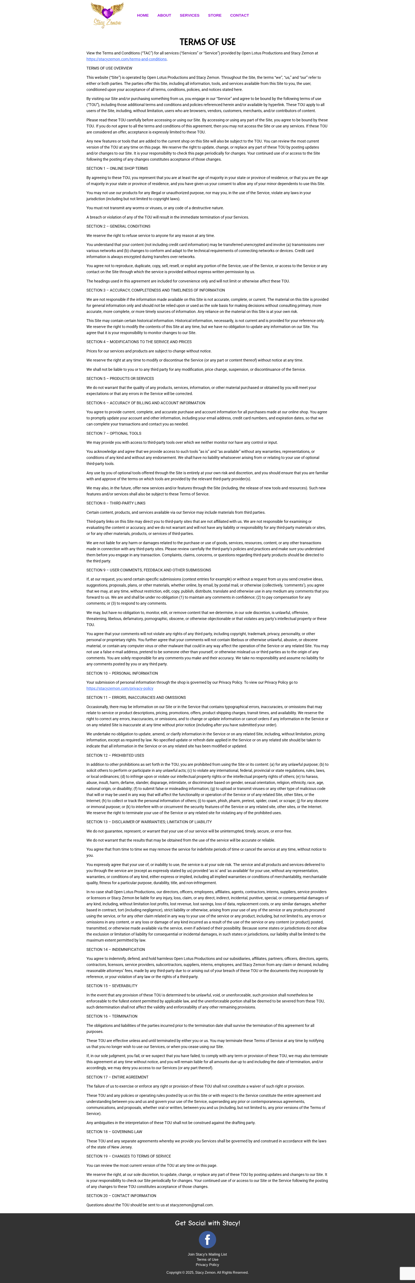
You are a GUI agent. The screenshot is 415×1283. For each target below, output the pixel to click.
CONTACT (239, 15)
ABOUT (164, 15)
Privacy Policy (207, 1265)
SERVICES (190, 15)
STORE (215, 15)
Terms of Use (207, 1260)
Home (143, 15)
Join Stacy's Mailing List (207, 1254)
